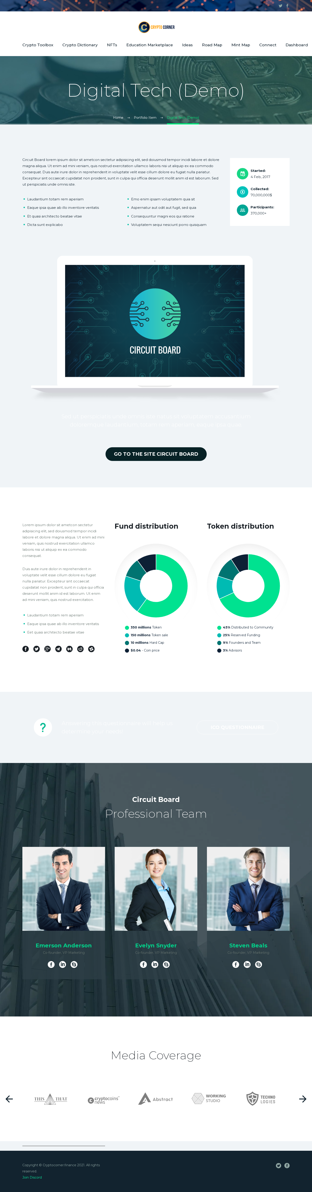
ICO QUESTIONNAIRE (237, 727)
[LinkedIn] (62, 964)
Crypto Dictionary (80, 45)
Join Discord (32, 1177)
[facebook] (287, 6)
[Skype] (74, 964)
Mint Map (240, 45)
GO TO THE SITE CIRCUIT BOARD (156, 454)
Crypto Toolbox (37, 45)
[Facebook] (52, 964)
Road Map (212, 45)
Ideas (187, 45)
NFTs (112, 45)
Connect (267, 45)
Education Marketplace (149, 45)
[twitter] (280, 6)
